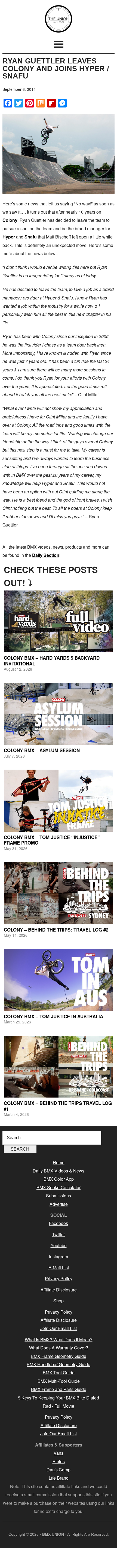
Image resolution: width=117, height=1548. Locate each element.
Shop (58, 1300)
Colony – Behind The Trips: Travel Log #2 (56, 929)
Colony (9, 220)
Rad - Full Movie (58, 1406)
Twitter (58, 1234)
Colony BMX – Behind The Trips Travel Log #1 (58, 1106)
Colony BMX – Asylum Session (42, 750)
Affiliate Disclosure (59, 1290)
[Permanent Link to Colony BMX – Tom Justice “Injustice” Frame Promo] (58, 801)
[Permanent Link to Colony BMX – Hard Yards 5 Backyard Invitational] (58, 621)
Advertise (59, 1204)
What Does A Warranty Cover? (58, 1348)
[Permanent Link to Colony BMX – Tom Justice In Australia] (58, 980)
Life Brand (59, 1478)
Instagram (58, 1256)
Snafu (30, 237)
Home (58, 1162)
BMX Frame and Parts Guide (58, 1389)
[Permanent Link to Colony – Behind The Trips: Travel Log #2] (58, 893)
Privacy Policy (58, 1278)
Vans (58, 1453)
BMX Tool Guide (59, 1372)
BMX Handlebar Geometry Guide (58, 1364)
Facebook (58, 1223)
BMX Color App (59, 1179)
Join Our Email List (58, 1328)
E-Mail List (58, 1267)
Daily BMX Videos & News (58, 1171)
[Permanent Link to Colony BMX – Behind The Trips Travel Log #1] (58, 1067)
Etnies (59, 1461)
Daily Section (45, 555)
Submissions (58, 1195)
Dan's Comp (58, 1469)
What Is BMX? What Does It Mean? (59, 1339)
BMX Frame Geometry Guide (58, 1356)
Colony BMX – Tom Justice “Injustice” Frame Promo (52, 840)
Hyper (8, 237)
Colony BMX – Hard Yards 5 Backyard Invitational (52, 660)
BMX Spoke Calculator (58, 1187)
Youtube (59, 1245)
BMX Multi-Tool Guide (59, 1381)
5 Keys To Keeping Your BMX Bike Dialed (58, 1398)
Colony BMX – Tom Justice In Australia (53, 1016)
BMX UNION (58, 19)
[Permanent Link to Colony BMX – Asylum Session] (58, 714)
